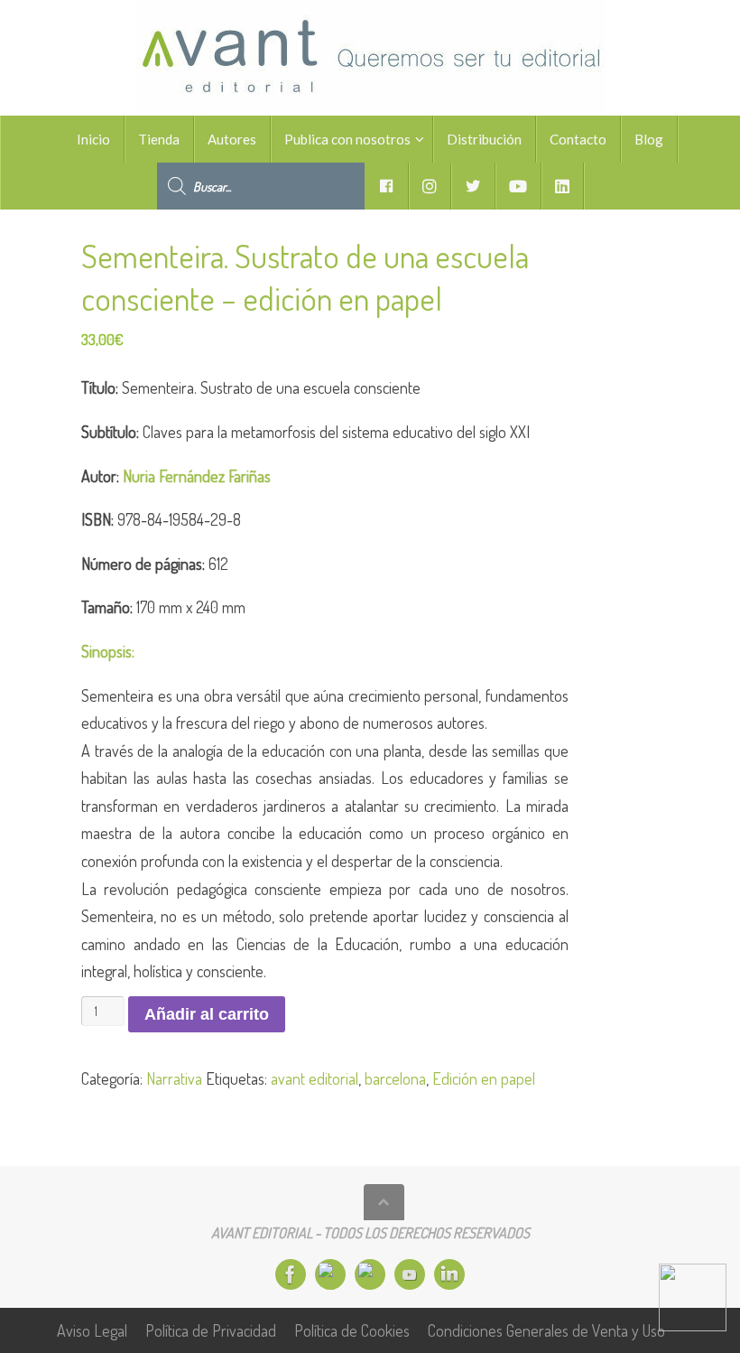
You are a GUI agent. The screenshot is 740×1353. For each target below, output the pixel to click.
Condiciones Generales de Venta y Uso (546, 1330)
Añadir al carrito (206, 1014)
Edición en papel (483, 1078)
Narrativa (174, 1078)
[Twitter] (370, 1274)
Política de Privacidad (210, 1330)
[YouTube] (409, 1274)
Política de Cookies (352, 1330)
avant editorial (314, 1078)
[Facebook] (290, 1274)
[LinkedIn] (449, 1274)
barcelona (395, 1078)
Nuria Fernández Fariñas (197, 476)
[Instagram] (330, 1274)
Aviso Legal (92, 1330)
